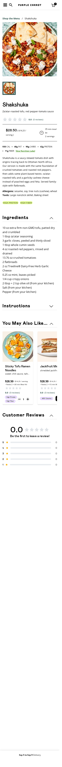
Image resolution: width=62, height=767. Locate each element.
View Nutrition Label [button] (25, 151)
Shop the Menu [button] (11, 18)
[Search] (10, 5)
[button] (9, 88)
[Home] (29, 5)
